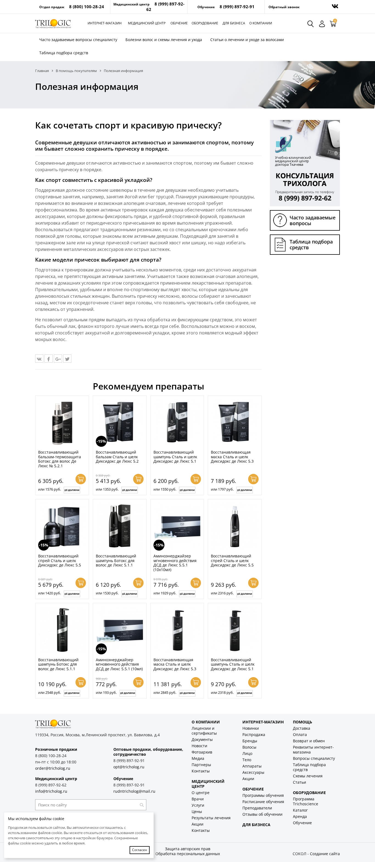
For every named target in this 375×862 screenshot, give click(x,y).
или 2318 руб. (222, 692)
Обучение (179, 23)
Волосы (249, 747)
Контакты (201, 771)
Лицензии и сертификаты (204, 731)
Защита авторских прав (187, 848)
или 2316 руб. (222, 593)
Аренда (300, 816)
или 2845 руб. (164, 692)
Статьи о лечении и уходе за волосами (247, 39)
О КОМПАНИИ (206, 721)
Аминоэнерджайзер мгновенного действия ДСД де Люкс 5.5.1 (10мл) (119, 664)
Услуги (198, 805)
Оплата (300, 734)
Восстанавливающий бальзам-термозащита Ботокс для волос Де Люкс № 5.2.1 (59, 458)
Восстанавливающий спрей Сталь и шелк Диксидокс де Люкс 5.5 (59, 560)
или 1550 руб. (164, 489)
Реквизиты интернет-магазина (313, 749)
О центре (200, 792)
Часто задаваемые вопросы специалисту (78, 39)
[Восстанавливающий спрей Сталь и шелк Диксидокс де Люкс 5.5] (235, 526)
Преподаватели (257, 808)
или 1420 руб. (49, 593)
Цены (197, 811)
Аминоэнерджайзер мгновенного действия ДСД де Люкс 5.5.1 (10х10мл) (175, 562)
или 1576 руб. (49, 489)
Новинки (250, 728)
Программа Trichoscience (305, 801)
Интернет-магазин (105, 23)
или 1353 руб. (107, 489)
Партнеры (201, 764)
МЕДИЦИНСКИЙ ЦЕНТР (208, 784)
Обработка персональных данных (187, 853)
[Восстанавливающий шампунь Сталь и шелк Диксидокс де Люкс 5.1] (177, 422)
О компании (260, 23)
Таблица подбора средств (63, 52)
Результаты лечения (211, 817)
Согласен (139, 849)
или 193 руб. (106, 692)
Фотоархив (202, 752)
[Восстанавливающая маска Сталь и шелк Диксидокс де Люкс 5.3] (235, 422)
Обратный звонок (284, 7)
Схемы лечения (308, 775)
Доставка (301, 728)
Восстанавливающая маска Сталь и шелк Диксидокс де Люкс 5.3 (232, 456)
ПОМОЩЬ (302, 721)
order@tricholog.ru (52, 768)
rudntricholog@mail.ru (134, 791)
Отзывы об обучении (262, 814)
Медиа (198, 758)
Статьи (299, 782)
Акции (197, 824)
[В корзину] (80, 479)
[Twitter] (67, 358)
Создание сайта (325, 853)
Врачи (198, 798)
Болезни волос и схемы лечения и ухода (163, 39)
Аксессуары (253, 772)
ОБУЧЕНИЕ (253, 789)
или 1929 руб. (164, 593)
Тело (246, 759)
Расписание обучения (263, 801)
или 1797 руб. (222, 489)
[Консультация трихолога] (305, 163)
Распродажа (253, 734)
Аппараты (252, 766)
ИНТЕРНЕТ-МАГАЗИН (263, 721)
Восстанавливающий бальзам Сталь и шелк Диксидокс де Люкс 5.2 (117, 456)
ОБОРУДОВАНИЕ (309, 792)
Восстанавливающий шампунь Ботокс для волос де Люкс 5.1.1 (116, 560)
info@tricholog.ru (51, 791)
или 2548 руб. (49, 692)
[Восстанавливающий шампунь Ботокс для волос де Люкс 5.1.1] (120, 526)
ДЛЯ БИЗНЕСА (256, 824)
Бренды (249, 740)
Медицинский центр (147, 23)
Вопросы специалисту (314, 758)
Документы (202, 739)
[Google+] (58, 358)
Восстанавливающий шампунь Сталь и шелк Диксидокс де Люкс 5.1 (175, 456)
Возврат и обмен (309, 740)
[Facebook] (48, 358)
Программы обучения (263, 795)
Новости (199, 745)
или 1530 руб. (107, 593)
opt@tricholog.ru (128, 766)
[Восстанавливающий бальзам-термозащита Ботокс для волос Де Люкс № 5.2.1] (62, 422)
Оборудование (205, 23)
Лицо (247, 753)
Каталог (300, 810)
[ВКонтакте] (39, 358)
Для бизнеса (234, 23)
